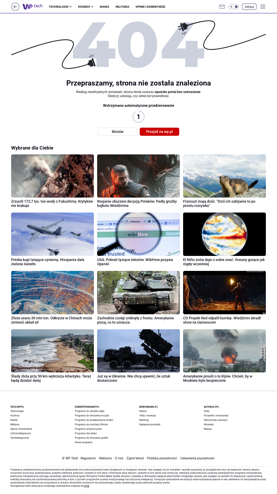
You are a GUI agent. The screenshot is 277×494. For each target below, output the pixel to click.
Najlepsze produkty (149, 424)
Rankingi (144, 420)
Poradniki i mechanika (216, 415)
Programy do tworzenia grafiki (91, 437)
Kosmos (84, 6)
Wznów (117, 131)
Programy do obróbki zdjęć (89, 411)
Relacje (208, 429)
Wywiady (209, 424)
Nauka (104, 6)
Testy (206, 411)
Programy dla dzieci (86, 433)
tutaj (86, 485)
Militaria (122, 6)
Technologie (58, 6)
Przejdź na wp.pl (159, 131)
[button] (234, 6)
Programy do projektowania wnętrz (94, 420)
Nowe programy (83, 442)
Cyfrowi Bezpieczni (20, 433)
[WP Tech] (36, 6)
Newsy (143, 411)
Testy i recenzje (147, 415)
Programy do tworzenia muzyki (92, 415)
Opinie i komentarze (150, 6)
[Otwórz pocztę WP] (222, 6)
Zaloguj (249, 6)
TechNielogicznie (19, 437)
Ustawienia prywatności (197, 458)
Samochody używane (215, 420)
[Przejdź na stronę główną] (15, 10)
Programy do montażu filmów (91, 424)
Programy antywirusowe (88, 429)
